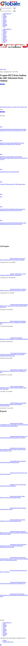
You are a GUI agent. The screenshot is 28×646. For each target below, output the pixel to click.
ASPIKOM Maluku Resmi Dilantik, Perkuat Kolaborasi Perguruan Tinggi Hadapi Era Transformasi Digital (13, 404)
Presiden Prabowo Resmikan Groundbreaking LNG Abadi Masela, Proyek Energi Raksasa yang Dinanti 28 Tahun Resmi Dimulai (14, 425)
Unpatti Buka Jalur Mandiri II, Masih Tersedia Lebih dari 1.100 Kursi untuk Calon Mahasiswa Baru (13, 371)
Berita (4, 22)
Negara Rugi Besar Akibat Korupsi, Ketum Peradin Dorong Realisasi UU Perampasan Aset (13, 583)
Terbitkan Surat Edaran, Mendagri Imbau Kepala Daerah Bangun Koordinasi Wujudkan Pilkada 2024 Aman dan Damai (14, 533)
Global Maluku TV (7, 13)
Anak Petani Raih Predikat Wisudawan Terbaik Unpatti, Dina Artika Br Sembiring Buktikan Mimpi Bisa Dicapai (14, 306)
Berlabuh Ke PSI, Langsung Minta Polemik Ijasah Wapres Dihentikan (13, 485)
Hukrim (4, 17)
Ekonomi (5, 25)
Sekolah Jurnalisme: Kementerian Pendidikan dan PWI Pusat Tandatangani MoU (12, 520)
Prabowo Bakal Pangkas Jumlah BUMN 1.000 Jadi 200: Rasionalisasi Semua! (12, 497)
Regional (5, 24)
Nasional (5, 16)
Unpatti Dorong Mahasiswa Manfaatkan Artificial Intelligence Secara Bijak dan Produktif (14, 338)
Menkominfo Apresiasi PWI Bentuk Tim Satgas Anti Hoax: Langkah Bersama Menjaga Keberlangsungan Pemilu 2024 (13, 546)
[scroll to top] (0, 645)
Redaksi (5, 640)
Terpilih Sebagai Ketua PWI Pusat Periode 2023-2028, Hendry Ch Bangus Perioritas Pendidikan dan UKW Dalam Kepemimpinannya (14, 559)
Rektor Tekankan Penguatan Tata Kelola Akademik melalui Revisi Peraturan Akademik (12, 259)
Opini (4, 18)
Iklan (5, 69)
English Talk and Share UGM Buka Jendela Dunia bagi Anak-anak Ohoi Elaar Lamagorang (13, 290)
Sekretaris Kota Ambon (5, 107)
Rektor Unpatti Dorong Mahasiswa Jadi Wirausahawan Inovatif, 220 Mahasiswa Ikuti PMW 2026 (13, 322)
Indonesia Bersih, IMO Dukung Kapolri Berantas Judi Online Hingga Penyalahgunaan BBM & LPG (13, 595)
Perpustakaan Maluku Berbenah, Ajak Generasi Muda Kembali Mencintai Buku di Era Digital (13, 437)
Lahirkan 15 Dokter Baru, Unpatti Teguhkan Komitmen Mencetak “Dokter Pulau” (12, 274)
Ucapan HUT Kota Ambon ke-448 (19, 107)
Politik (4, 15)
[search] (15, 8)
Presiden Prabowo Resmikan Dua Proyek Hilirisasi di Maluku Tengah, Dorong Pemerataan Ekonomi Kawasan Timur (13, 449)
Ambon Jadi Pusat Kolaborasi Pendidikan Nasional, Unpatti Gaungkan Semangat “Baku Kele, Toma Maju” (13, 388)
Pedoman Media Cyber (8, 641)
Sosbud (4, 20)
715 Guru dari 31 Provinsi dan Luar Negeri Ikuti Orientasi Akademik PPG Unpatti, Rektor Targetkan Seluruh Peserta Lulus (13, 354)
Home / (2, 69)
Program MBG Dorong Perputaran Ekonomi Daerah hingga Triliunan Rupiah (13, 462)
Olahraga (5, 21)
